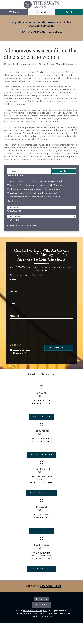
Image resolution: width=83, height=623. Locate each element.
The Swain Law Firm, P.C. (29, 64)
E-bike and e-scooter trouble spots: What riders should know (36, 189)
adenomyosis (30, 110)
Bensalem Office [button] (41, 417)
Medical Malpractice (66, 64)
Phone (13, 304)
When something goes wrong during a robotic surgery (33, 197)
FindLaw (48, 616)
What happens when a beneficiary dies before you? (32, 193)
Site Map (28, 613)
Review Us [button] (41, 605)
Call (70, 12)
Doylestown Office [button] (41, 569)
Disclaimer (15, 345)
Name (13, 280)
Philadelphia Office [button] (41, 455)
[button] (13, 12)
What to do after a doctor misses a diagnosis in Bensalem (35, 185)
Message (14, 316)
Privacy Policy (40, 613)
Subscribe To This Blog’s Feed (21, 226)
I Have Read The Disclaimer (21, 351)
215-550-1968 (20, 267)
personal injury (43, 153)
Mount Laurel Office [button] (41, 493)
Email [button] (43, 12)
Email (13, 292)
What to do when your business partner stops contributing (35, 181)
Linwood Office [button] (41, 531)
